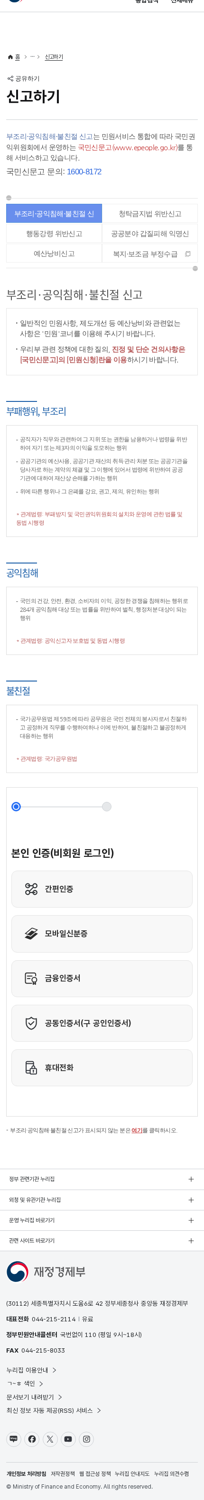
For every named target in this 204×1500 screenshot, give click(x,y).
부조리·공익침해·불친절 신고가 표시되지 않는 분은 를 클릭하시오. (93, 1130)
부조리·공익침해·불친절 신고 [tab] (54, 216)
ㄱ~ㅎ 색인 (21, 1383)
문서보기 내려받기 (30, 1397)
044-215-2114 (53, 1319)
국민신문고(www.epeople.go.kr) (128, 147)
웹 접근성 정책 (95, 1474)
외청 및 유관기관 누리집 (35, 1200)
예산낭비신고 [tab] (54, 253)
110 (90, 1334)
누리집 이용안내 (27, 1370)
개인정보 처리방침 (26, 1474)
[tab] (150, 253)
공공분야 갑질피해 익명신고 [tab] (150, 236)
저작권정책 (62, 1474)
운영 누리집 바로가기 (32, 1220)
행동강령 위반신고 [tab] (54, 233)
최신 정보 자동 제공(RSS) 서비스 (50, 1410)
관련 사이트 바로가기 (32, 1240)
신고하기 (54, 57)
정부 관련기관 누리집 (32, 1179)
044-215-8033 (43, 1350)
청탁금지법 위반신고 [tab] (150, 213)
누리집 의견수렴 (171, 1474)
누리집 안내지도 (132, 1474)
